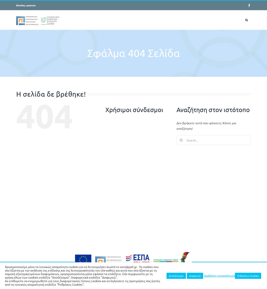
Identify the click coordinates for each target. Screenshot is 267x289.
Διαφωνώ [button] (195, 275)
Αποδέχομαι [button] (176, 275)
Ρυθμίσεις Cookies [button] (248, 275)
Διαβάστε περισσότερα (219, 275)
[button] (246, 20)
